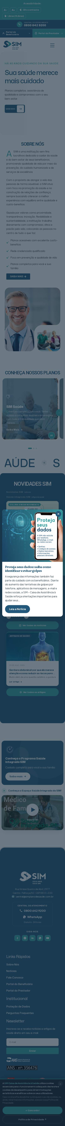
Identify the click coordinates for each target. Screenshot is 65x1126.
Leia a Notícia (17, 609)
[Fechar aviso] (58, 514)
